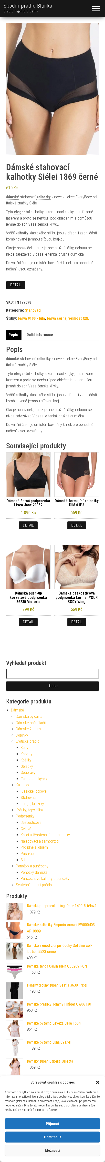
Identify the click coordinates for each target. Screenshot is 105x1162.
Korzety (26, 754)
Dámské (17, 710)
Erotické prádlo (27, 741)
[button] (97, 1082)
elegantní (22, 212)
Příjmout (52, 1124)
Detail (15, 285)
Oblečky (27, 766)
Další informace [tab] (40, 334)
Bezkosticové (31, 822)
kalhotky (43, 197)
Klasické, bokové (34, 791)
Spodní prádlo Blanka (28, 6)
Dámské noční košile (32, 722)
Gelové (26, 828)
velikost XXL (78, 318)
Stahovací (33, 310)
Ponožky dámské (34, 872)
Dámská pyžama (29, 716)
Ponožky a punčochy (32, 866)
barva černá (56, 318)
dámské (12, 197)
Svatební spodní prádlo (34, 885)
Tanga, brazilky (32, 803)
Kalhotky (22, 785)
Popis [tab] (13, 334)
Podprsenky (25, 816)
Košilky (26, 760)
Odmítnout (52, 1137)
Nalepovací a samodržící (40, 841)
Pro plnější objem (34, 847)
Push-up (27, 853)
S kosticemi (30, 860)
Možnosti (52, 1150)
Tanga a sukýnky (34, 779)
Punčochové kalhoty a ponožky (45, 878)
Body (24, 747)
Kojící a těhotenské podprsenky (45, 835)
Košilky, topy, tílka (29, 810)
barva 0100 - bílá (31, 318)
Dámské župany (28, 729)
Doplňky (22, 735)
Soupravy (28, 772)
